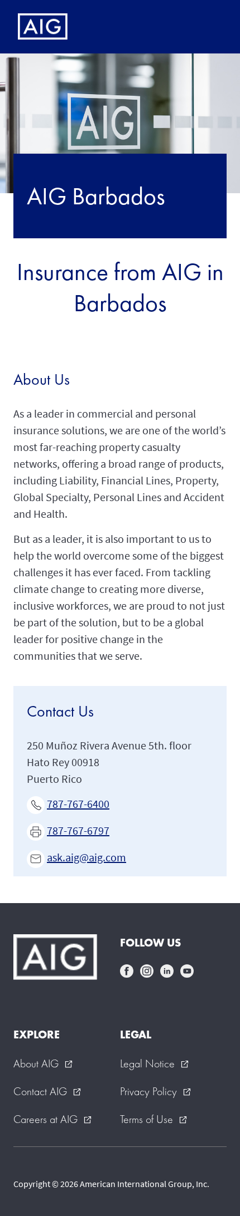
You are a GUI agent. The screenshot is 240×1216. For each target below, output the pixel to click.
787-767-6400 (78, 804)
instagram (146, 971)
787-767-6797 (78, 830)
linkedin (167, 971)
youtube (187, 971)
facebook (126, 971)
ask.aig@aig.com (86, 857)
